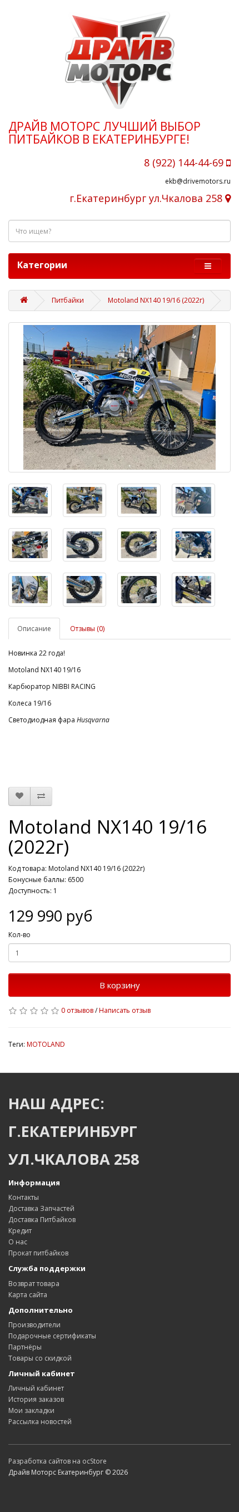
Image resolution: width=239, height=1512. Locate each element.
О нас (17, 1242)
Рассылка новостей (40, 1421)
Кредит (20, 1230)
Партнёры (25, 1347)
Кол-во (19, 934)
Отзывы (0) (87, 628)
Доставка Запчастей (41, 1208)
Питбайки (68, 300)
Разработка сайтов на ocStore (57, 1461)
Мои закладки (31, 1410)
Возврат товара (33, 1283)
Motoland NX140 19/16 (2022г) (156, 300)
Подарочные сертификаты (52, 1336)
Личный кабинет (36, 1388)
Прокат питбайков (38, 1253)
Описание (34, 628)
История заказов (36, 1399)
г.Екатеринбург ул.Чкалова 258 (147, 198)
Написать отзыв (125, 1010)
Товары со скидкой (40, 1358)
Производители (34, 1324)
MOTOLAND (46, 1044)
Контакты (23, 1197)
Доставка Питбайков (42, 1219)
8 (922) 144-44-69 (185, 162)
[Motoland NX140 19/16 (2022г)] (119, 397)
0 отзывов (77, 1010)
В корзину (119, 985)
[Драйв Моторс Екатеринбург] (119, 60)
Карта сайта (27, 1294)
